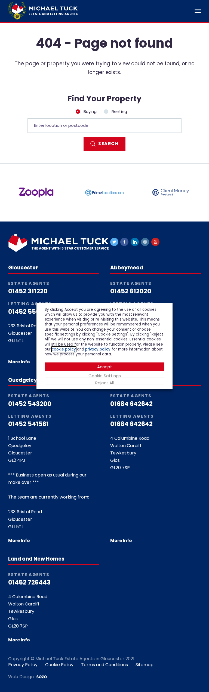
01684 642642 (131, 404)
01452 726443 (29, 582)
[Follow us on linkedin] (135, 242)
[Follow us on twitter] (114, 242)
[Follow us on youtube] (155, 242)
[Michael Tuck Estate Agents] (43, 10)
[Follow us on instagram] (145, 242)
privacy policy (97, 349)
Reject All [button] (104, 383)
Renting (118, 111)
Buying (90, 111)
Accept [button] (104, 367)
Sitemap (144, 665)
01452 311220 (28, 291)
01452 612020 (130, 291)
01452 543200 (29, 404)
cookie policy (64, 349)
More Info (19, 362)
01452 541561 (28, 424)
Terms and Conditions (104, 665)
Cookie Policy (59, 665)
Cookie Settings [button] (104, 376)
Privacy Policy (23, 665)
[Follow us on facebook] (124, 242)
